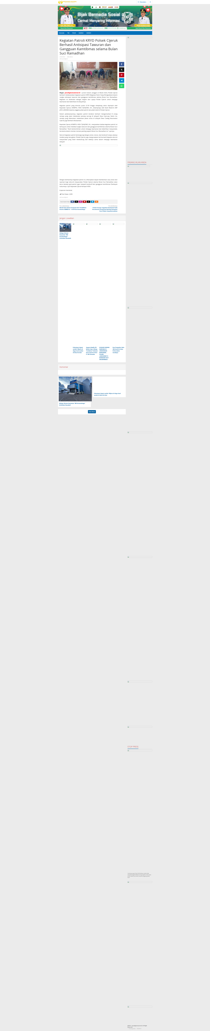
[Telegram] (92, 202)
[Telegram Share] (121, 80)
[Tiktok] (88, 202)
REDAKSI (139, 1028)
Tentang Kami (132, 1028)
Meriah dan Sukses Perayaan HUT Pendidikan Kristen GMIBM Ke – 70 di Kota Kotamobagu (73, 207)
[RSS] (96, 202)
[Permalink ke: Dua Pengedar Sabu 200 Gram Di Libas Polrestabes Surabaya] (118, 284)
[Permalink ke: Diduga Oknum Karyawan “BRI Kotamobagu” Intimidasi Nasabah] (65, 227)
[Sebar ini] (121, 64)
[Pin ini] (121, 75)
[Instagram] (80, 202)
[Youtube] (84, 202)
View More (92, 411)
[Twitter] (76, 202)
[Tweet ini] (121, 69)
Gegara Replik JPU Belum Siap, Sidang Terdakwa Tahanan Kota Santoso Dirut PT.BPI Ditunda (92, 351)
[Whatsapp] (121, 86)
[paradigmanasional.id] (67, 2)
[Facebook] (72, 202)
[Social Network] (150, 2)
